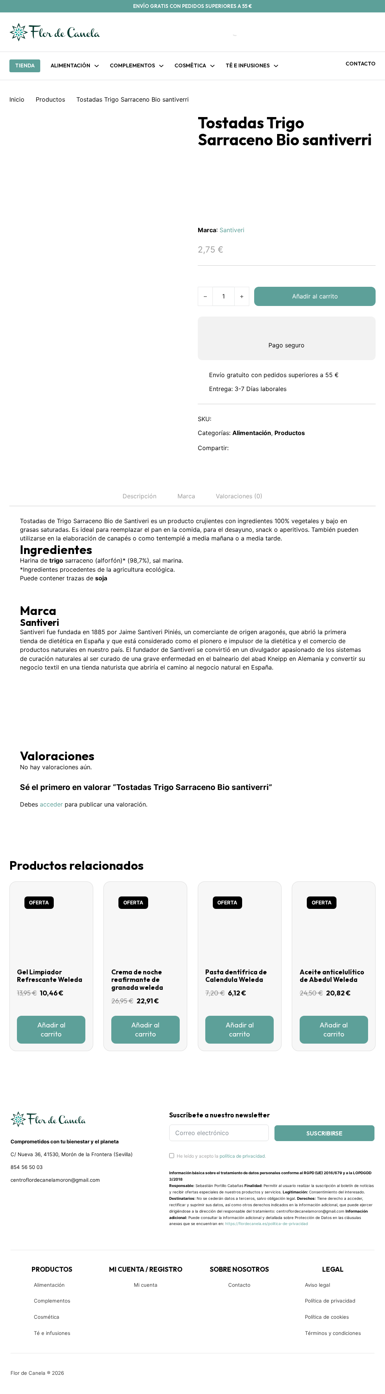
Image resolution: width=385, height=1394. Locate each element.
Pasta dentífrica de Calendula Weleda (236, 976)
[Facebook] (239, 448)
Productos (50, 99)
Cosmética (46, 1317)
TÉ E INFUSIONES (248, 65)
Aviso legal (317, 1285)
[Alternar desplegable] (96, 65)
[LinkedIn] (271, 448)
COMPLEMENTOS (132, 65)
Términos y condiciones (333, 1333)
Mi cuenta (146, 1285)
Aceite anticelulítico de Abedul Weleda (332, 976)
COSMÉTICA (190, 65)
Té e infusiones (52, 1333)
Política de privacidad (330, 1301)
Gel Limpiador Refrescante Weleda (49, 976)
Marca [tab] (186, 496)
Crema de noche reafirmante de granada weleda (137, 980)
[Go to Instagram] (27, 1198)
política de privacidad (242, 1156)
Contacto (361, 63)
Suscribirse (324, 1133)
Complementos (52, 1301)
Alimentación (70, 65)
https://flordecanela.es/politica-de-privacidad (266, 1223)
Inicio (16, 99)
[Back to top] (328, 1377)
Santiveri (232, 230)
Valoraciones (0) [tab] (239, 496)
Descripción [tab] (139, 496)
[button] (51, 1030)
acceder (51, 804)
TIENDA (25, 65)
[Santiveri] (48, 699)
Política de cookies (327, 1317)
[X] (255, 448)
